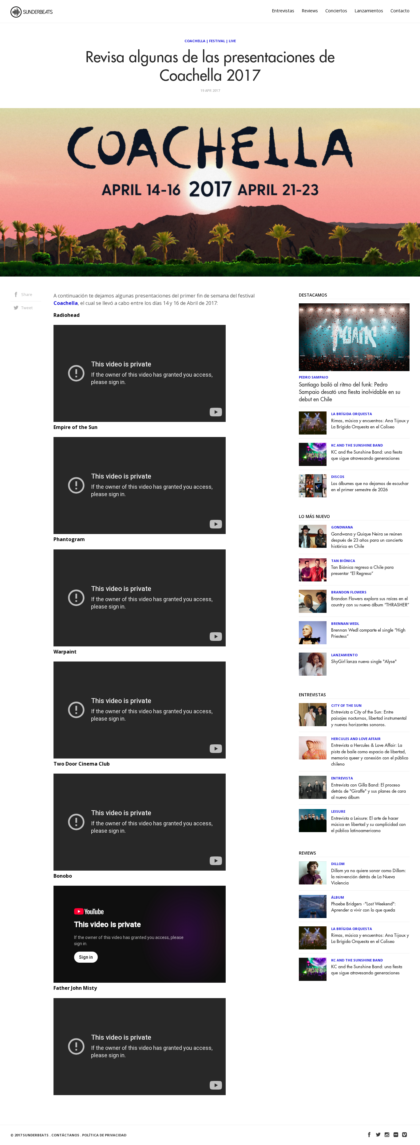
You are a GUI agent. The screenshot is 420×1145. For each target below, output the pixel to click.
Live (232, 40)
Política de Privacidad (104, 1135)
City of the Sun (346, 705)
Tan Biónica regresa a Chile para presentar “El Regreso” (362, 570)
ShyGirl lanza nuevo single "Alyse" (364, 661)
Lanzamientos (369, 11)
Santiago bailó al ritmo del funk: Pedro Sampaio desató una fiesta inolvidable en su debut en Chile (349, 392)
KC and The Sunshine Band (357, 445)
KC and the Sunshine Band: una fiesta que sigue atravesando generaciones (366, 455)
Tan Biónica (343, 560)
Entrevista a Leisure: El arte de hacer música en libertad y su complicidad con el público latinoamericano (368, 824)
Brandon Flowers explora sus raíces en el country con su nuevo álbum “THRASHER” (370, 602)
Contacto (400, 11)
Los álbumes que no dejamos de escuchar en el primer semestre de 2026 (370, 486)
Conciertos (336, 11)
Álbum (337, 897)
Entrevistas (283, 11)
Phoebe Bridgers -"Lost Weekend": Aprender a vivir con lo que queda (363, 907)
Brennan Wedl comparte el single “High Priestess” (368, 633)
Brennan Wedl (345, 623)
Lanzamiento (344, 655)
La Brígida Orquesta (351, 413)
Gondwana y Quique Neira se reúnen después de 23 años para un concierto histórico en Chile (367, 540)
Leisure (338, 811)
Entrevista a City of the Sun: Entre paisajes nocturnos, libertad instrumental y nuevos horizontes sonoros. (368, 718)
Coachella (194, 40)
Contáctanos (65, 1135)
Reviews (310, 11)
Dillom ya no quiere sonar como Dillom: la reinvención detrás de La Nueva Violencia (368, 876)
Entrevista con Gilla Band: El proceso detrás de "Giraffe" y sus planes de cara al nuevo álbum (368, 791)
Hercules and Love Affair (356, 738)
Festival (217, 40)
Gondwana (342, 527)
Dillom (338, 863)
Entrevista (342, 778)
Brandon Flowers (349, 592)
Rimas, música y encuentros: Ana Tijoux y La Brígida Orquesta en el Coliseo (370, 424)
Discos (337, 476)
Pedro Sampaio (313, 377)
